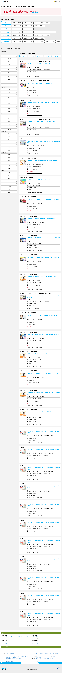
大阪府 (14, 25)
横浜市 (3, 636)
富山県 (31, 38)
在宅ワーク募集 (31, 56)
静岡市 (40, 636)
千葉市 (19, 636)
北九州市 (33, 643)
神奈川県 (19, 22)
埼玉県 (31, 22)
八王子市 (9, 653)
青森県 (20, 35)
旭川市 (48, 641)
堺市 (16, 641)
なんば (43, 653)
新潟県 (25, 38)
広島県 (14, 41)
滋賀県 (31, 25)
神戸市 (9, 641)
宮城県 (31, 35)
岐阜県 (20, 28)
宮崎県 (42, 32)
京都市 (6, 641)
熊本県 (31, 32)
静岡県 (31, 28)
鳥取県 (25, 41)
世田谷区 (26, 636)
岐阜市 (49, 636)
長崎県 (25, 32)
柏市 (21, 656)
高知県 (58, 41)
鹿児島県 (47, 32)
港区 (13, 636)
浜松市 (37, 636)
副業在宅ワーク (47, 56)
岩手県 (25, 35)
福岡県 (14, 32)
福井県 (42, 38)
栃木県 (42, 22)
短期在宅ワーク (23, 56)
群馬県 (47, 22)
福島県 (47, 35)
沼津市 (46, 636)
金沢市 (45, 658)
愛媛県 (53, 41)
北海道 (14, 35)
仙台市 (36, 641)
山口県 (36, 41)
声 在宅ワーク (55, 56)
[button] (60, 56)
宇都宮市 (27, 656)
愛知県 (14, 28)
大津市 (28, 641)
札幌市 (33, 641)
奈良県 (36, 25)
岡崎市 (12, 658)
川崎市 (22, 636)
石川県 (36, 38)
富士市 (43, 636)
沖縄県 (53, 32)
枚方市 (3, 643)
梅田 (39, 653)
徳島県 (47, 41)
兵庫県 (20, 25)
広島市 (45, 641)
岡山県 (20, 41)
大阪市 (3, 641)
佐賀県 (20, 32)
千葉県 (25, 22)
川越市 (9, 656)
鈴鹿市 (56, 636)
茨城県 (36, 22)
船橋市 (19, 656)
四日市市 (52, 636)
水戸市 (9, 657)
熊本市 (37, 643)
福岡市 (39, 641)
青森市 (55, 641)
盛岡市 (55, 656)
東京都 (14, 22)
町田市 (12, 653)
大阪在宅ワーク (39, 56)
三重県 (25, 28)
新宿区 (6, 636)
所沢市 (12, 656)
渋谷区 (16, 636)
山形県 (42, 35)
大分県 (36, 32)
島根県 (31, 41)
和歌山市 (12, 641)
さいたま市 (10, 636)
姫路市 (18, 641)
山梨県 (14, 38)
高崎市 (17, 657)
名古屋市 (33, 636)
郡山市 (51, 641)
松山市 (42, 641)
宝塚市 (25, 641)
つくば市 (12, 657)
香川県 (42, 41)
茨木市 (22, 641)
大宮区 (14, 656)
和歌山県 (41, 25)
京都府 (25, 25)
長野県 (20, 38)
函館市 (58, 641)
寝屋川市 (6, 643)
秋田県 (36, 35)
